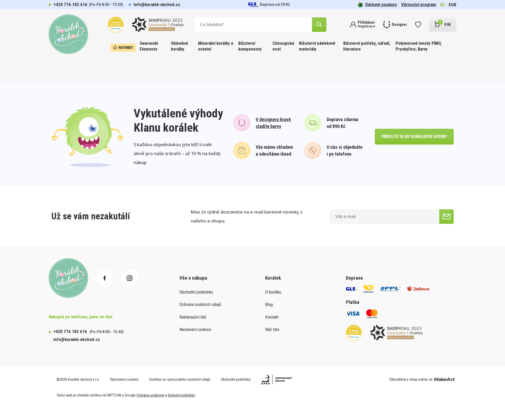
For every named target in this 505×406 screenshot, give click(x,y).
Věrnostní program (418, 4)
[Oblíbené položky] (418, 25)
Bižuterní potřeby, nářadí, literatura (366, 46)
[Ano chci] (446, 216)
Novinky (126, 48)
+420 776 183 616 (70, 4)
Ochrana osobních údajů (200, 304)
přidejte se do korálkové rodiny (414, 136)
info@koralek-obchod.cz (157, 4)
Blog (269, 304)
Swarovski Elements (149, 46)
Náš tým (272, 329)
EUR (452, 4)
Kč (442, 4)
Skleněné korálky (179, 46)
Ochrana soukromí (150, 395)
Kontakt (272, 317)
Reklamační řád (192, 317)
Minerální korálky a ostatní (215, 46)
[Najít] (319, 24)
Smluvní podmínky (181, 395)
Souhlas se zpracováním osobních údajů (179, 379)
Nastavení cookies (195, 329)
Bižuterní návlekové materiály (317, 46)
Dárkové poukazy (381, 4)
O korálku (273, 292)
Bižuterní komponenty (250, 46)
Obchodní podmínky (196, 292)
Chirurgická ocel (283, 46)
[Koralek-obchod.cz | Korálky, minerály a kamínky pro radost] (68, 34)
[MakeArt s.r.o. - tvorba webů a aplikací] (445, 379)
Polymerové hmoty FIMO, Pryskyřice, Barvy (419, 46)
